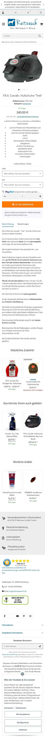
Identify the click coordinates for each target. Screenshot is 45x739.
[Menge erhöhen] (40, 196)
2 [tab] (20, 89)
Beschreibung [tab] (8, 224)
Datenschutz (21, 708)
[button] (2, 4)
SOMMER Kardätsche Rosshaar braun (33, 493)
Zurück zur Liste (8, 42)
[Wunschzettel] (41, 12)
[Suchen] (40, 36)
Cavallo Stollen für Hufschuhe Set (33, 383)
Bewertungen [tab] (23, 224)
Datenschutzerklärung (9, 655)
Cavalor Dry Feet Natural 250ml (12, 434)
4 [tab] (24, 89)
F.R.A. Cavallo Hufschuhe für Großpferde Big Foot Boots (33, 436)
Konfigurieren (23, 722)
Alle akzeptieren (23, 714)
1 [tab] (18, 89)
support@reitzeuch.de (17, 591)
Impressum (8, 708)
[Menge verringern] (5, 196)
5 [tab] (26, 89)
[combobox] (22, 173)
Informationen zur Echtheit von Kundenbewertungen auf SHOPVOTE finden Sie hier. (21, 570)
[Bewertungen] (33, 379)
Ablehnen (23, 730)
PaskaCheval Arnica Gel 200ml (12, 493)
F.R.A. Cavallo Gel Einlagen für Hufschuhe (12, 382)
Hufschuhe (26, 103)
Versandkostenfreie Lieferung (28, 116)
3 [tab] (22, 89)
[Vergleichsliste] (28, 12)
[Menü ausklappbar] (3, 24)
